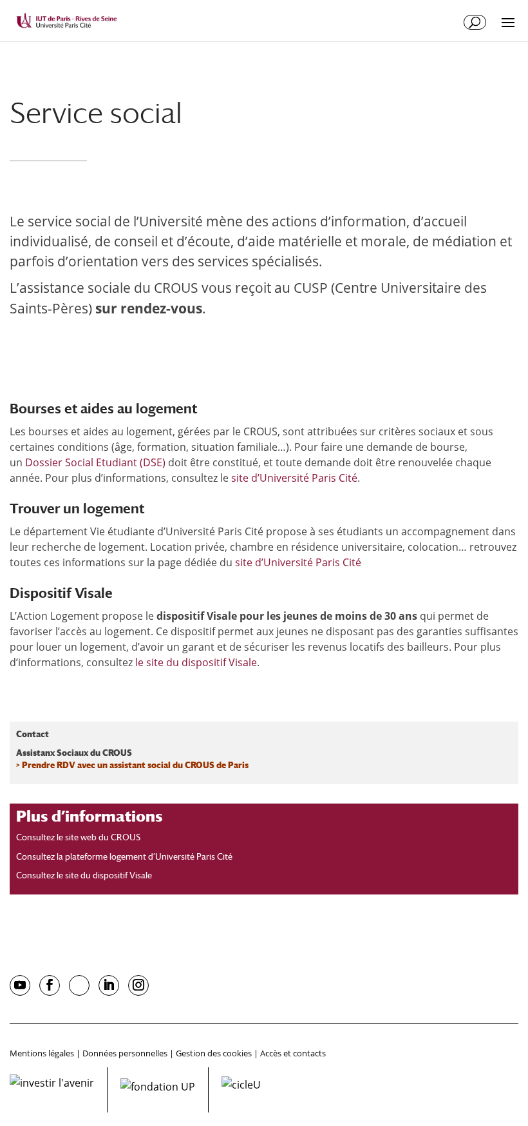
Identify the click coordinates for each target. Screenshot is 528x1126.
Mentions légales (42, 1053)
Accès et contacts (293, 1053)
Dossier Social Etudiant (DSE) (95, 462)
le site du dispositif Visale (196, 662)
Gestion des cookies (214, 1053)
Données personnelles (124, 1053)
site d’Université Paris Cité (294, 478)
